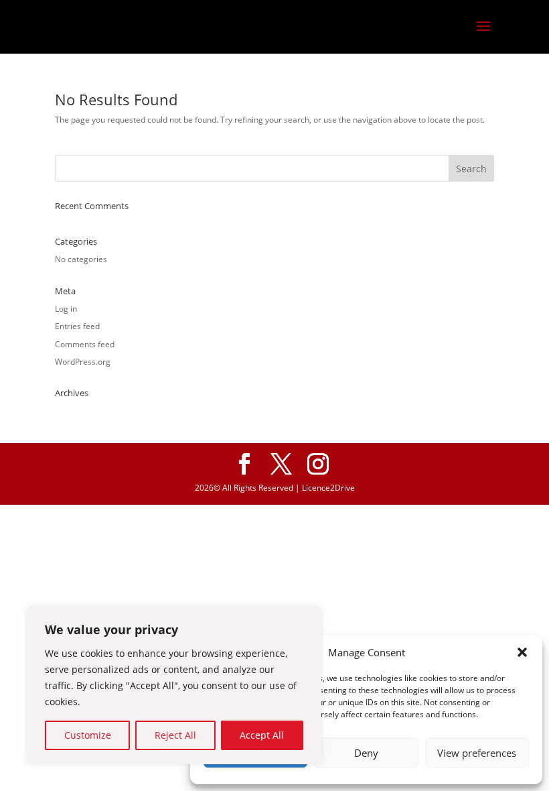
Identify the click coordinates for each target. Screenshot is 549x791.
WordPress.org (82, 361)
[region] (174, 685)
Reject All (175, 735)
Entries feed (77, 326)
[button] (522, 652)
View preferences (476, 752)
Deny (366, 752)
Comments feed (84, 344)
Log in (66, 308)
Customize (87, 735)
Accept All (262, 735)
